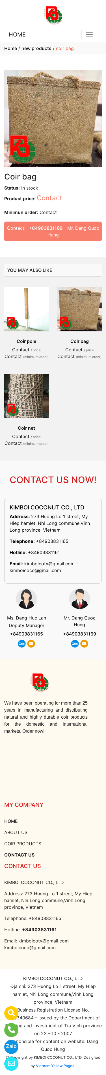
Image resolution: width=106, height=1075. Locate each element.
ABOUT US (15, 832)
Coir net (26, 428)
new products (36, 48)
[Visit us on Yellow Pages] (8, 1013)
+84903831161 (44, 552)
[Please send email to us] (8, 1064)
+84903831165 (52, 541)
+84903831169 (45, 228)
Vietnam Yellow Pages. (55, 1065)
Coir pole (26, 341)
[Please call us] (8, 1030)
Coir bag (79, 341)
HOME (17, 34)
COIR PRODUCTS (22, 843)
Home (10, 48)
